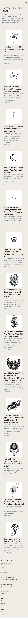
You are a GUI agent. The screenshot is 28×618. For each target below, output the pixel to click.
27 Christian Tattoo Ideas (7, 584)
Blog (2, 600)
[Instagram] (5, 568)
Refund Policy (4, 614)
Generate (3, 596)
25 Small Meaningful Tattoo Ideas (9, 586)
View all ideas (4, 574)
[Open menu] (26, 2)
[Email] (2, 568)
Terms (2, 609)
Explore (3, 593)
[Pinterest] (9, 568)
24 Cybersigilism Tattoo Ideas (8, 577)
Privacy (3, 611)
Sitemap (3, 603)
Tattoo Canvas (6, 2)
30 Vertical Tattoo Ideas (6, 582)
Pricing (2, 598)
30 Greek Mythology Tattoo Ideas (9, 579)
